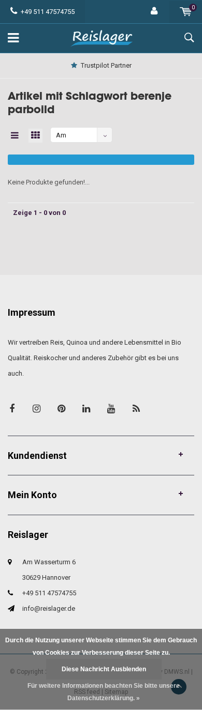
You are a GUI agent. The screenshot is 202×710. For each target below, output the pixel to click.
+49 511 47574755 (48, 12)
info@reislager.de (48, 608)
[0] (186, 12)
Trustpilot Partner (106, 65)
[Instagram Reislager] (36, 408)
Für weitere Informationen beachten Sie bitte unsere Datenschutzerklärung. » (103, 692)
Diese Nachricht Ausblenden (104, 669)
